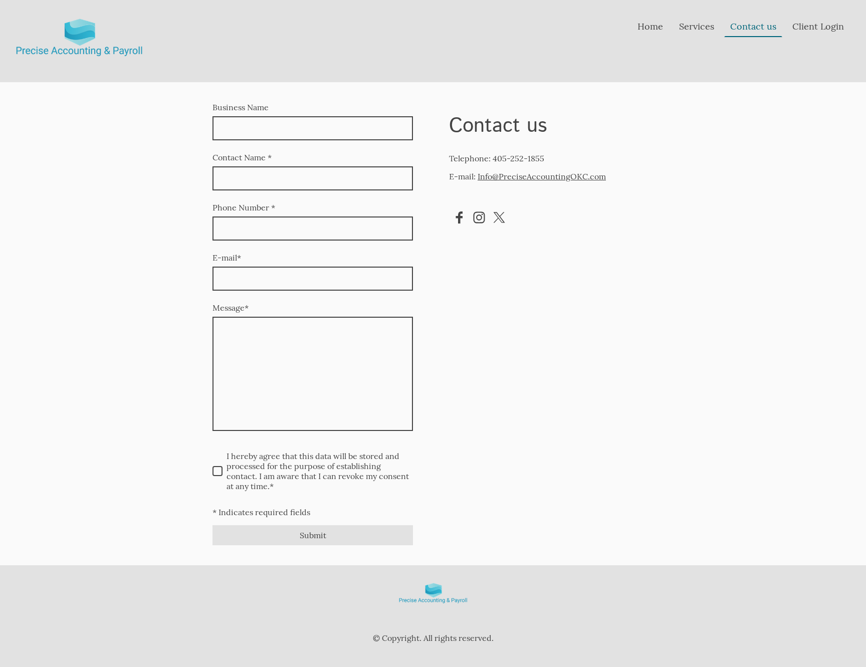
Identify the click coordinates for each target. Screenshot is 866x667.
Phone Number (243, 207)
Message (230, 308)
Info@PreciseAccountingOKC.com (542, 176)
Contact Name (242, 157)
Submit (313, 535)
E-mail (226, 258)
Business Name (240, 107)
